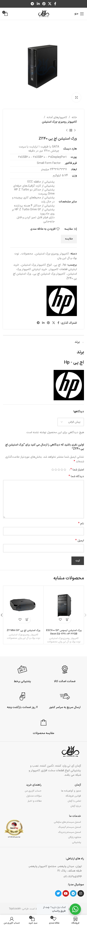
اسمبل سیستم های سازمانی (67, 822)
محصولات (27, 254)
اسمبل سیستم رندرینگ (69, 832)
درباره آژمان (76, 806)
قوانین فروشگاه (73, 796)
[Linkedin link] (38, 4)
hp (64, 265)
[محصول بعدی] (67, 130)
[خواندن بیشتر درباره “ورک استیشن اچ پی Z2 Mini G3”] (27, 619)
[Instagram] (80, 893)
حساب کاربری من (33, 791)
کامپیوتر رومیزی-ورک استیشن (59, 122)
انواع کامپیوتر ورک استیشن (36, 265)
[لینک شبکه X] (50, 4)
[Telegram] (73, 893)
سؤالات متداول (34, 796)
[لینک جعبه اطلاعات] (65, 673)
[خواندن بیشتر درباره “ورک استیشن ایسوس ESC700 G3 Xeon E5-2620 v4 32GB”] (67, 619)
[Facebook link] (55, 4)
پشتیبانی (76, 842)
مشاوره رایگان (74, 837)
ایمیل (79, 540)
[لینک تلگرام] (32, 4)
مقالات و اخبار (34, 801)
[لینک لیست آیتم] (53, 877)
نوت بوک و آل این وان (69, 642)
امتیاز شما (77, 469)
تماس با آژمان (74, 801)
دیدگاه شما (76, 476)
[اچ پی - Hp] (62, 301)
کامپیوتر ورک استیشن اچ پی (49, 274)
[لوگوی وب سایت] (43, 14)
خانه (74, 117)
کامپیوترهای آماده (57, 117)
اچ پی (57, 265)
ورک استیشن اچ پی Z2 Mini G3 (23, 630)
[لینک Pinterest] (44, 4)
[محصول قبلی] (75, 130)
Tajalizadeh (15, 909)
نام (81, 523)
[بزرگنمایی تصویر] (76, 97)
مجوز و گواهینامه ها (71, 791)
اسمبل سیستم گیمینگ (69, 827)
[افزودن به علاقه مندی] (60, 619)
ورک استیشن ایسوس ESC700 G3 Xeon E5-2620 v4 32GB (64, 632)
